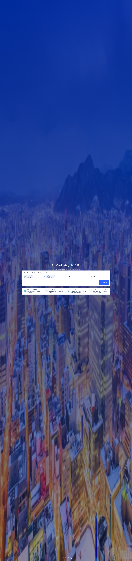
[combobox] (33, 276)
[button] (119, 2)
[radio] (26, 273)
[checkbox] (55, 273)
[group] (33, 277)
